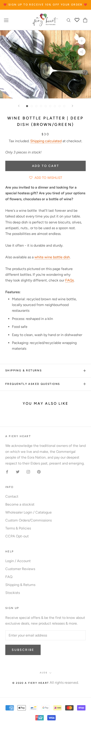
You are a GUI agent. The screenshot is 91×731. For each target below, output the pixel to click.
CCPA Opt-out (17, 536)
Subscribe (23, 650)
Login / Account (18, 561)
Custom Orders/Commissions (28, 520)
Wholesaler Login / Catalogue (28, 512)
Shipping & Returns (23, 370)
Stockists (12, 593)
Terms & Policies (18, 528)
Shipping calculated (46, 141)
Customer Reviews (20, 569)
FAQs (69, 280)
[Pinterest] (39, 471)
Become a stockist (19, 504)
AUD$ (43, 672)
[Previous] (18, 106)
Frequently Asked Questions (32, 383)
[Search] (69, 20)
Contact (11, 496)
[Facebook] (7, 471)
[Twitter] (17, 471)
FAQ (8, 577)
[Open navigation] (6, 20)
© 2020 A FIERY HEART (30, 683)
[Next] (72, 106)
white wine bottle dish (52, 257)
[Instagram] (28, 471)
